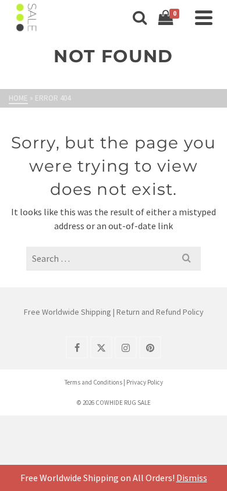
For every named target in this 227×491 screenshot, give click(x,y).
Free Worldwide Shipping (67, 312)
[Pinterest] (150, 347)
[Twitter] (101, 347)
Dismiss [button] (191, 477)
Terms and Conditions (93, 382)
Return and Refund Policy (160, 312)
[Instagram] (126, 347)
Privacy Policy (144, 382)
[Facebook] (77, 347)
